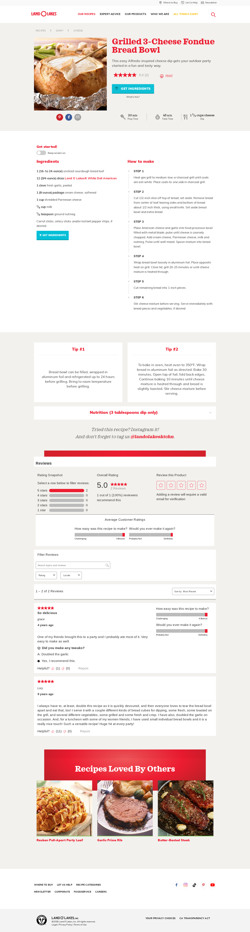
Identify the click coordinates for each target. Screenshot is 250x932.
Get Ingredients (135, 88)
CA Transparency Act (194, 918)
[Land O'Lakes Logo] (44, 13)
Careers (101, 892)
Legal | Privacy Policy (62, 925)
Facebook (68, 117)
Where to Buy (43, 885)
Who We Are (160, 14)
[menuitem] (87, 14)
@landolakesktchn (152, 436)
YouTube (212, 885)
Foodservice (82, 892)
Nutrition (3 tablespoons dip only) (124, 413)
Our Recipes (86, 14)
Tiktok (194, 885)
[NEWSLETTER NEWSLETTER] (219, 7)
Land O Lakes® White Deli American (91, 178)
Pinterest (59, 117)
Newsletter (42, 892)
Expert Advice (110, 14)
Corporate (62, 892)
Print (169, 76)
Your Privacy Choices (161, 918)
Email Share (77, 117)
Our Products (135, 14)
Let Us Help (64, 885)
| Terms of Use (80, 925)
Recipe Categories (88, 885)
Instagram (185, 885)
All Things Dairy (185, 14)
